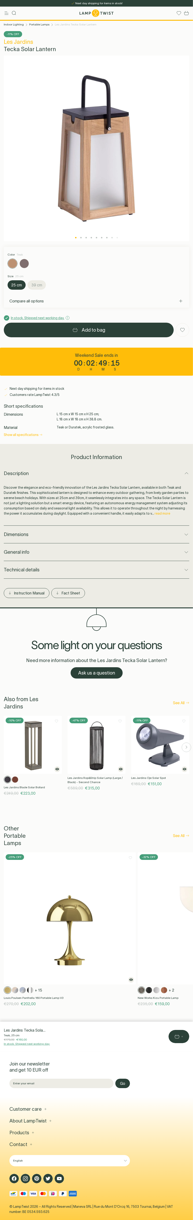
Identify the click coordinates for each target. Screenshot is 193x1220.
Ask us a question (96, 672)
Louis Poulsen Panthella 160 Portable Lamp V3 (33, 997)
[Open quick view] (57, 769)
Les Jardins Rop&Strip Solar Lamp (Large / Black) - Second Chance (95, 780)
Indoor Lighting (14, 24)
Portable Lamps (39, 24)
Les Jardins (18, 42)
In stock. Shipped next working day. (27, 1043)
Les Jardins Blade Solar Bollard (24, 787)
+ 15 (38, 990)
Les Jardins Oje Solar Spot (148, 777)
